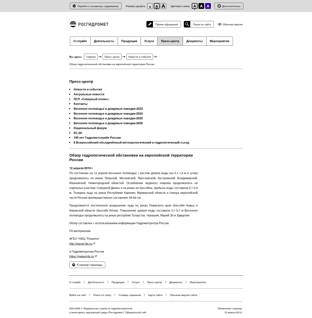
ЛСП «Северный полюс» (91, 99)
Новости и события (139, 56)
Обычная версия (233, 24)
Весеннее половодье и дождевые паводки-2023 (108, 109)
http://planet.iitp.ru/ (81, 244)
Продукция (129, 41)
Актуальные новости (89, 94)
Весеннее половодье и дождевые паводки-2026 (108, 123)
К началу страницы (89, 265)
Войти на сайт (77, 295)
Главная (91, 56)
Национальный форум (90, 128)
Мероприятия (219, 41)
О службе (80, 41)
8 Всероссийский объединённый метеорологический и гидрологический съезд (131, 142)
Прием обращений (167, 24)
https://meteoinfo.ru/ (81, 256)
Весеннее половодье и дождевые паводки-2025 (108, 118)
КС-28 (78, 133)
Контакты (81, 104)
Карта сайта (155, 295)
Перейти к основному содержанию (98, 6)
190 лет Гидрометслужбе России (97, 138)
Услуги (149, 41)
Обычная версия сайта (183, 295)
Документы (194, 41)
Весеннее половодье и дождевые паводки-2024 (108, 114)
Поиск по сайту (202, 24)
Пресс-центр (170, 41)
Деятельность (104, 41)
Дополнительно (231, 6)
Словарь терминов (130, 295)
